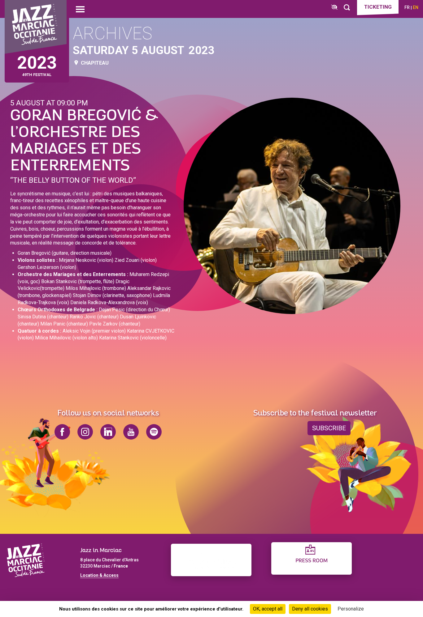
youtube (131, 432)
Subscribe (329, 428)
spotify (154, 432)
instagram (85, 432)
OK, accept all (267, 609)
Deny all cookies (310, 609)
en (415, 7)
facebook (62, 432)
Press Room (311, 561)
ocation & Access (101, 575)
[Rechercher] (346, 7)
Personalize (351, 609)
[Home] (36, 27)
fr (407, 7)
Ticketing (378, 7)
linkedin (108, 432)
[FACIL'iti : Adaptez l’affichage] (334, 7)
